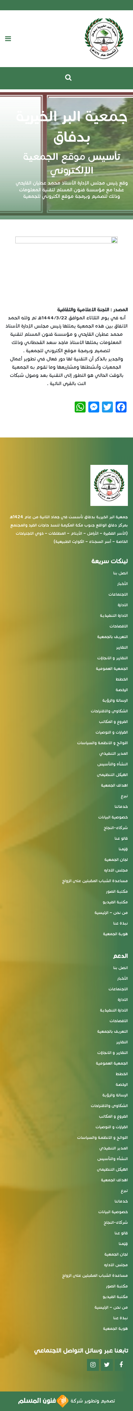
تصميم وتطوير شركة (92, 1401)
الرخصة (122, 689)
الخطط (122, 679)
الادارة (123, 604)
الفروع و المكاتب (113, 721)
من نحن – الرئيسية (111, 912)
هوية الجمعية (115, 933)
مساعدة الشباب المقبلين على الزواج (95, 880)
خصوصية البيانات (113, 816)
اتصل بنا (120, 572)
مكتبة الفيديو (115, 901)
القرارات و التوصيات (111, 732)
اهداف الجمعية (114, 785)
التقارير (122, 647)
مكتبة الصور (117, 891)
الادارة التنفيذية (114, 615)
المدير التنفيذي (113, 753)
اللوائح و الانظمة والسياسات (102, 742)
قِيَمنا (123, 848)
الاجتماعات (118, 594)
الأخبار (122, 583)
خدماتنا (121, 806)
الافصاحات (118, 625)
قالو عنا (121, 838)
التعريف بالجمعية (112, 636)
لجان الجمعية (116, 859)
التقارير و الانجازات (112, 657)
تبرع (124, 795)
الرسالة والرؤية (115, 700)
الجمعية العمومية (112, 668)
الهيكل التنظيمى (112, 774)
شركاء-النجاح (116, 827)
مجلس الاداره (116, 870)
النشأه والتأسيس (112, 763)
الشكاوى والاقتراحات (109, 710)
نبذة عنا (120, 923)
